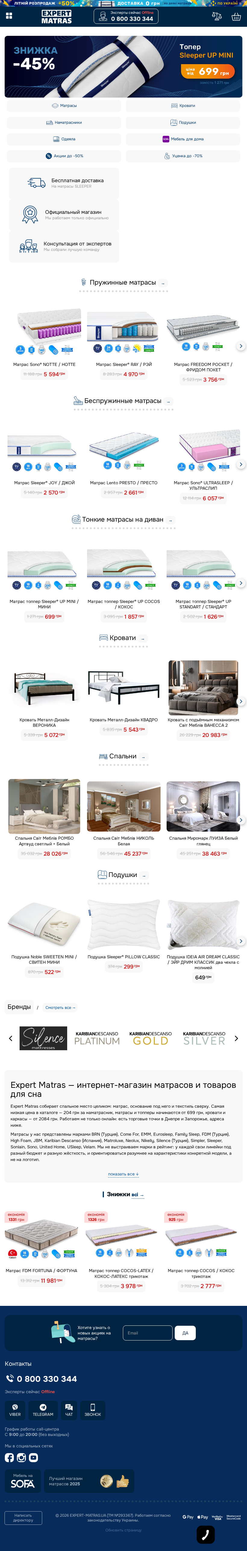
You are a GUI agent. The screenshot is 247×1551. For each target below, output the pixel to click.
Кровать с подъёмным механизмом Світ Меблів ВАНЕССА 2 (203, 722)
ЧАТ (69, 1414)
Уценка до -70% (186, 155)
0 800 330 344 (132, 19)
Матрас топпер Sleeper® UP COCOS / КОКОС (124, 604)
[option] (123, 67)
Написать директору (23, 1518)
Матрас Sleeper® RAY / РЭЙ (124, 364)
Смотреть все (58, 1007)
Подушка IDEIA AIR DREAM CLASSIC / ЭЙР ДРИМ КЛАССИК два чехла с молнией (203, 962)
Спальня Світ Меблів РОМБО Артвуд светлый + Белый (44, 840)
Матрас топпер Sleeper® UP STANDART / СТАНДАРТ (203, 604)
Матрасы (68, 105)
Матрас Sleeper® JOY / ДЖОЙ (44, 482)
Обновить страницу (123, 1530)
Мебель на (23, 1475)
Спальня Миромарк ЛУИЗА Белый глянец (203, 840)
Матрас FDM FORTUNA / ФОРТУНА (41, 1270)
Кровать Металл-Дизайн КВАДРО (124, 719)
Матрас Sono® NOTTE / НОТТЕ (44, 364)
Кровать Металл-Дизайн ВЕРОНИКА (44, 722)
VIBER (15, 1414)
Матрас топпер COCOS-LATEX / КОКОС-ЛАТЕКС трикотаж (121, 1273)
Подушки (187, 122)
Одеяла (67, 139)
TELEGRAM (43, 1414)
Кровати (186, 105)
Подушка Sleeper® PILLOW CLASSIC (124, 957)
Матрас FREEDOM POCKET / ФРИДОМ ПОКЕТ (203, 367)
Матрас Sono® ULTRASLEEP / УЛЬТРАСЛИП (203, 485)
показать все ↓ (123, 1174)
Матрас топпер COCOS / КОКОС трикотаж (201, 1273)
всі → (138, 1194)
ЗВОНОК (93, 1414)
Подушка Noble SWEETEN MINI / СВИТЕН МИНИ (44, 959)
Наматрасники (68, 122)
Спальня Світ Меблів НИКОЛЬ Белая (123, 840)
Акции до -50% (68, 155)
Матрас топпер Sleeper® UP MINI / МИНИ (44, 604)
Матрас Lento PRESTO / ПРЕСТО (124, 482)
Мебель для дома (187, 139)
